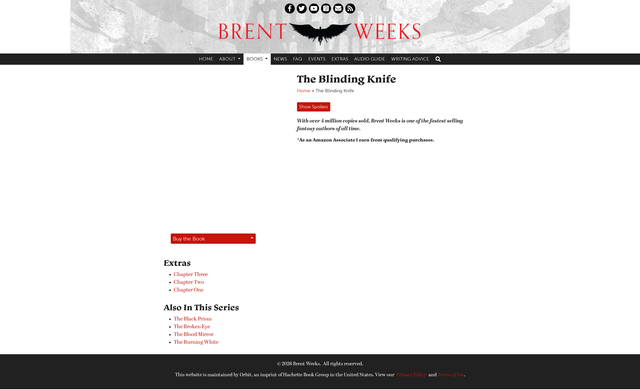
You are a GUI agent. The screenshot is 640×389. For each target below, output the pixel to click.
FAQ (297, 59)
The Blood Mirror (194, 335)
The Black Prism (193, 319)
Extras (340, 59)
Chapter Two (189, 282)
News (280, 59)
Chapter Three (191, 275)
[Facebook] (290, 9)
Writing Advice (410, 59)
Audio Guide (369, 59)
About (228, 59)
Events (317, 59)
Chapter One (189, 290)
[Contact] (338, 9)
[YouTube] (314, 9)
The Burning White (196, 342)
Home (206, 59)
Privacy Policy (411, 375)
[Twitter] (302, 9)
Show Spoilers (313, 107)
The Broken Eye (192, 327)
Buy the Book (189, 239)
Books (255, 59)
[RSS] (350, 9)
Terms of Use (451, 375)
